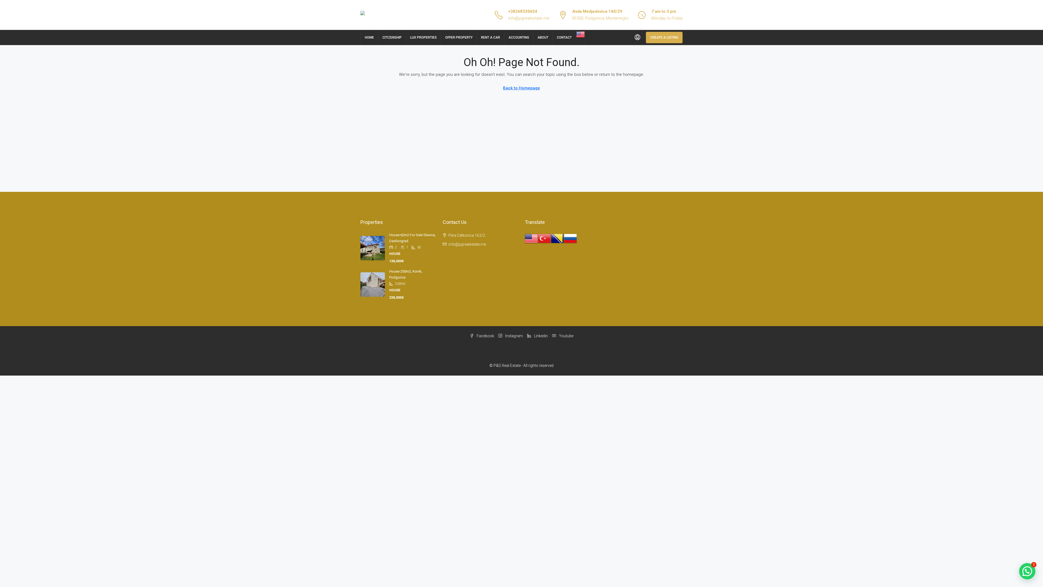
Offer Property (459, 37)
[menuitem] (637, 37)
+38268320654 (522, 11)
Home (369, 37)
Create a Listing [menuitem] (664, 37)
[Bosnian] (557, 238)
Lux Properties (423, 37)
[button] (1027, 571)
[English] (580, 34)
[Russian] (570, 238)
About (543, 37)
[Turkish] (544, 238)
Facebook (485, 336)
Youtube (565, 336)
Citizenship (392, 37)
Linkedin (540, 336)
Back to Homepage (521, 88)
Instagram (513, 336)
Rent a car (490, 37)
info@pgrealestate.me (528, 18)
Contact (564, 37)
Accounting (518, 37)
